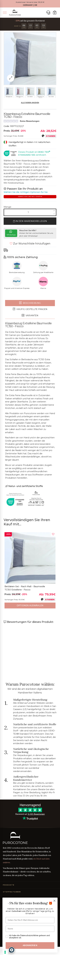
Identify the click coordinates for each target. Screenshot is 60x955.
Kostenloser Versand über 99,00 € (30, 2)
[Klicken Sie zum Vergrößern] (10, 78)
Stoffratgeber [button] (12, 892)
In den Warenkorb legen (31, 221)
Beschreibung (31, 303)
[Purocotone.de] (15, 13)
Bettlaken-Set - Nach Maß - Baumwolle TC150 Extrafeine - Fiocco (25, 588)
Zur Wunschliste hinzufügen (31, 243)
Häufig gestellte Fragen (31, 309)
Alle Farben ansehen (30, 103)
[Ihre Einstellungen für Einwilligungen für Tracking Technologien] (5, 952)
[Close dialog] (54, 901)
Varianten (31, 315)
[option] (30, 570)
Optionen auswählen (30, 605)
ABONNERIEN (30, 945)
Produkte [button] (8, 885)
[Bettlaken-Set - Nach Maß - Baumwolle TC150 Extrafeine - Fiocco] (30, 558)
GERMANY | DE (30, 5)
